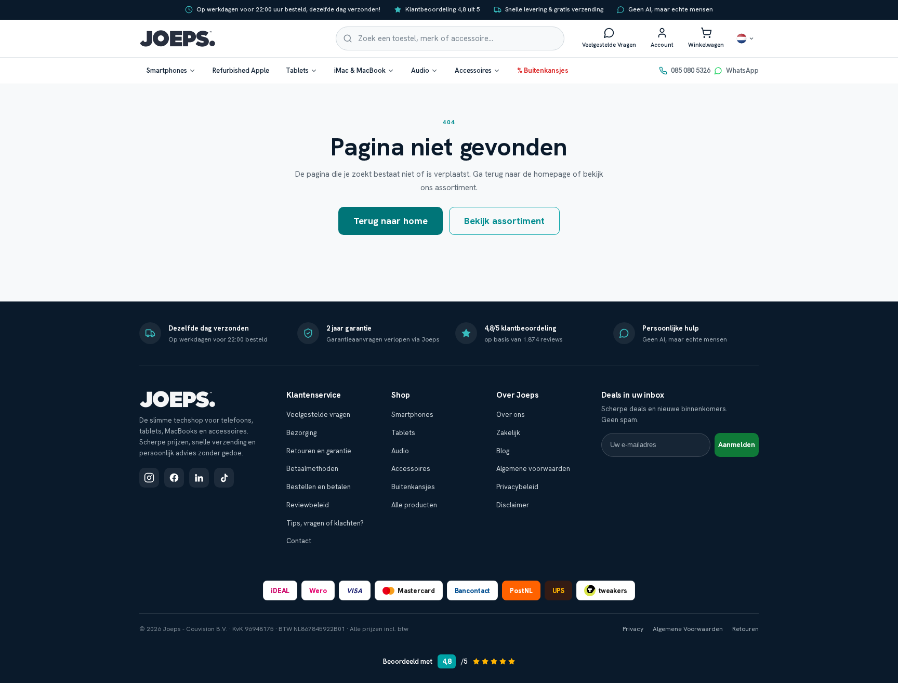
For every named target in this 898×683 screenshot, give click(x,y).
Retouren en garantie (318, 450)
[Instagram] (149, 478)
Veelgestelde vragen (318, 414)
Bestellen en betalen (318, 486)
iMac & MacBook (360, 70)
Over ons (510, 414)
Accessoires (473, 70)
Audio (420, 70)
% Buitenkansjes (543, 70)
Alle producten (414, 505)
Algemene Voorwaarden (688, 629)
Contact (298, 540)
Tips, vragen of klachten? (325, 523)
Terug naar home (390, 221)
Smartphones (167, 70)
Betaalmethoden (312, 468)
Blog (502, 450)
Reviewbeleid (307, 505)
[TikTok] (224, 478)
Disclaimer (512, 505)
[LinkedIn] (199, 478)
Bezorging (301, 432)
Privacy (633, 629)
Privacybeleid (517, 486)
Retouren (745, 629)
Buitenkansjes (413, 486)
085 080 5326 (690, 70)
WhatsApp (742, 70)
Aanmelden (736, 444)
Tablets (297, 70)
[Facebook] (174, 478)
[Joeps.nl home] (177, 38)
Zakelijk (508, 432)
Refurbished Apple (241, 70)
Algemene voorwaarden (533, 468)
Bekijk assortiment (504, 221)
